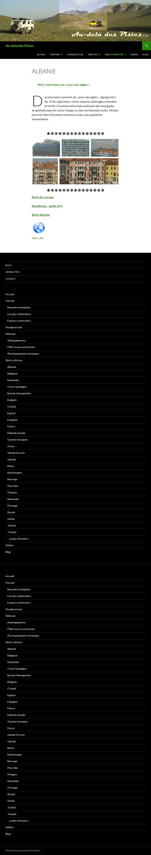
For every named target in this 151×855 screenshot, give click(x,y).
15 (102, 133)
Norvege (12, 479)
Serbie (11, 518)
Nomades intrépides (19, 307)
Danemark (13, 380)
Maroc (11, 466)
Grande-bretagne (17, 439)
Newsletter (12, 272)
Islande (11, 459)
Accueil (41, 54)
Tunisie (11, 525)
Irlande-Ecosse (16, 452)
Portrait (55, 54)
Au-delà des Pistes (20, 46)
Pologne (12, 492)
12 (91, 133)
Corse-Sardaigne (17, 386)
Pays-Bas (12, 485)
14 (98, 133)
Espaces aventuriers (19, 320)
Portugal (12, 505)
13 (95, 133)
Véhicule (93, 54)
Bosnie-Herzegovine (19, 393)
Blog (146, 54)
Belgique (12, 373)
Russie (11, 512)
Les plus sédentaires (19, 314)
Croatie (11, 406)
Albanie (11, 366)
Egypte (11, 413)
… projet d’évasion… (18, 538)
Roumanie (13, 499)
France (11, 426)
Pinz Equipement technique (23, 353)
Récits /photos (114, 54)
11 (87, 133)
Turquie (11, 532)
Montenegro (14, 472)
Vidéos (134, 54)
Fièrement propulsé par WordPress (23, 850)
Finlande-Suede (16, 432)
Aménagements (16, 340)
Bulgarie (12, 399)
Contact (11, 278)
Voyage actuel (75, 54)
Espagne (12, 419)
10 (83, 133)
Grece (11, 446)
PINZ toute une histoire (21, 347)
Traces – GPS (37, 237)
